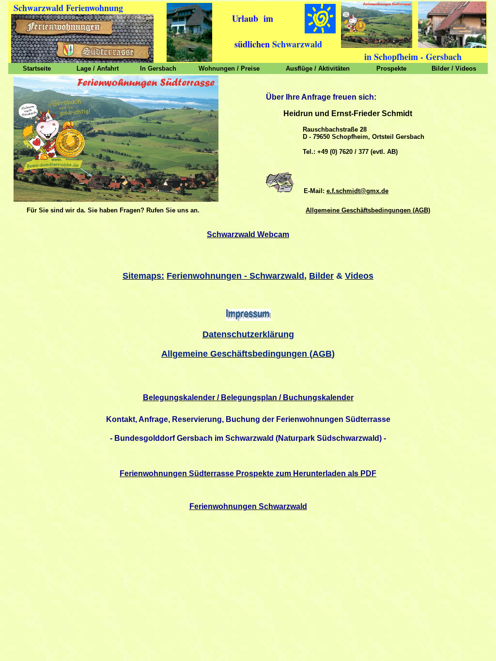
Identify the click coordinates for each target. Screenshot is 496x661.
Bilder (441, 68)
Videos (465, 68)
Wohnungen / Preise (229, 68)
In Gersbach (158, 68)
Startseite (37, 68)
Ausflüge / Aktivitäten (318, 68)
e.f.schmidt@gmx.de (357, 191)
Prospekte (391, 68)
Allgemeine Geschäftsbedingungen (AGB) (368, 210)
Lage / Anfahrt (98, 68)
